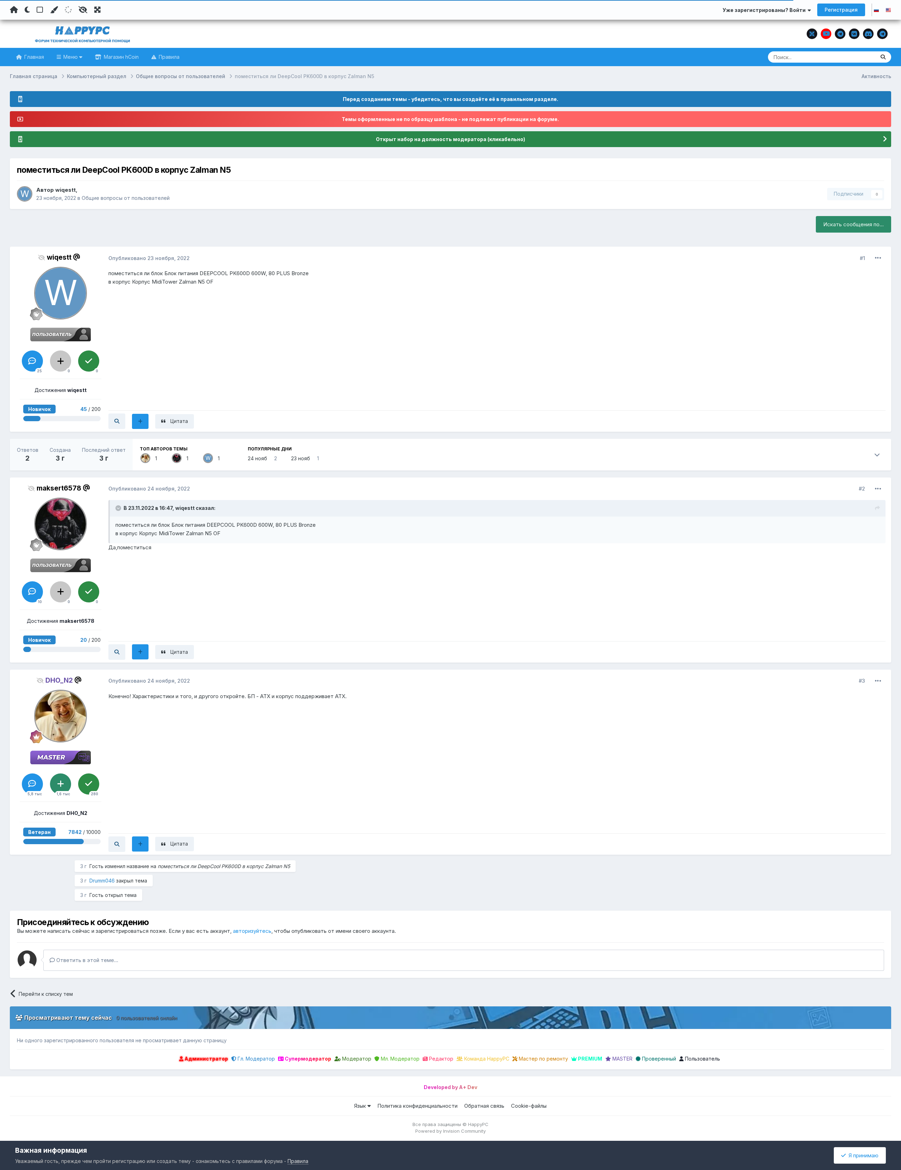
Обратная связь (484, 1105)
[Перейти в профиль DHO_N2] (145, 458)
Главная (33, 57)
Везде (858, 56)
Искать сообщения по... (853, 224)
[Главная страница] (14, 10)
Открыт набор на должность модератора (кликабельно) (450, 139)
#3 (862, 681)
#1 (862, 258)
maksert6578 (59, 488)
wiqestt (65, 189)
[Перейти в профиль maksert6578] (177, 458)
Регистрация (841, 10)
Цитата (179, 421)
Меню (70, 57)
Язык (360, 1105)
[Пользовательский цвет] (54, 10)
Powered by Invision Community (450, 1131)
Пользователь (701, 1059)
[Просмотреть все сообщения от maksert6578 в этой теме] (116, 652)
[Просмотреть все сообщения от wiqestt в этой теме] (116, 421)
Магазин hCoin (120, 57)
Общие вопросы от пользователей (126, 198)
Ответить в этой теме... (86, 960)
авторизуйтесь (252, 931)
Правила (168, 57)
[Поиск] (883, 57)
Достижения (60, 390)
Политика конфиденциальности (417, 1105)
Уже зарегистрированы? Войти (765, 10)
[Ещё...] (878, 258)
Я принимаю (862, 1155)
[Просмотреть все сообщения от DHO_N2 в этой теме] (116, 844)
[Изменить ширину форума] (97, 10)
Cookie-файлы (529, 1105)
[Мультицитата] (140, 421)
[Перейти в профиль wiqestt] (24, 194)
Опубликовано (149, 258)
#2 (862, 489)
